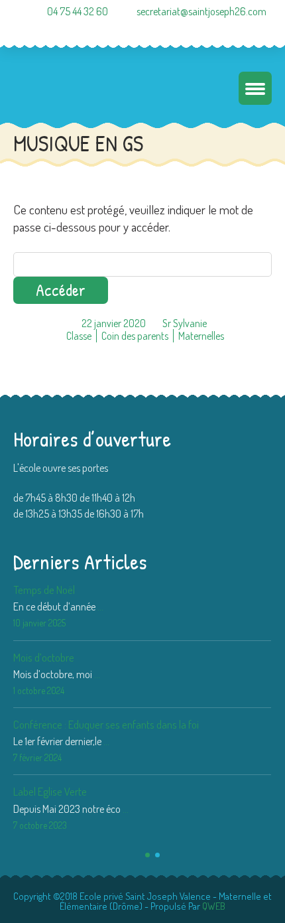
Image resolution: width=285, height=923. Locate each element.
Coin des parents (134, 335)
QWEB (213, 906)
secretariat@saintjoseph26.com (201, 11)
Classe (78, 335)
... (100, 606)
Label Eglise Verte (50, 791)
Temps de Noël (44, 590)
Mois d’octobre (43, 657)
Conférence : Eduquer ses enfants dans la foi (106, 724)
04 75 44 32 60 (77, 11)
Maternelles (201, 335)
